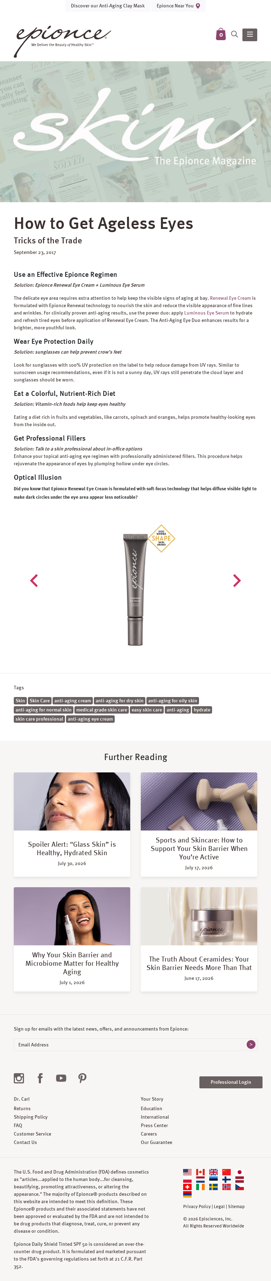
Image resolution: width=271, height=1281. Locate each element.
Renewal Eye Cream (230, 298)
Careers (149, 1134)
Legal (219, 1207)
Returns (22, 1108)
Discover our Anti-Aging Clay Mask (108, 5)
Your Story (152, 1099)
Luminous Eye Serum (206, 313)
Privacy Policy (197, 1207)
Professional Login (231, 1082)
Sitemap (236, 1207)
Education (151, 1108)
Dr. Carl (22, 1099)
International (155, 1117)
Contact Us (25, 1142)
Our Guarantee (156, 1142)
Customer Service (32, 1134)
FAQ (18, 1125)
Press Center (154, 1125)
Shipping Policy (31, 1117)
